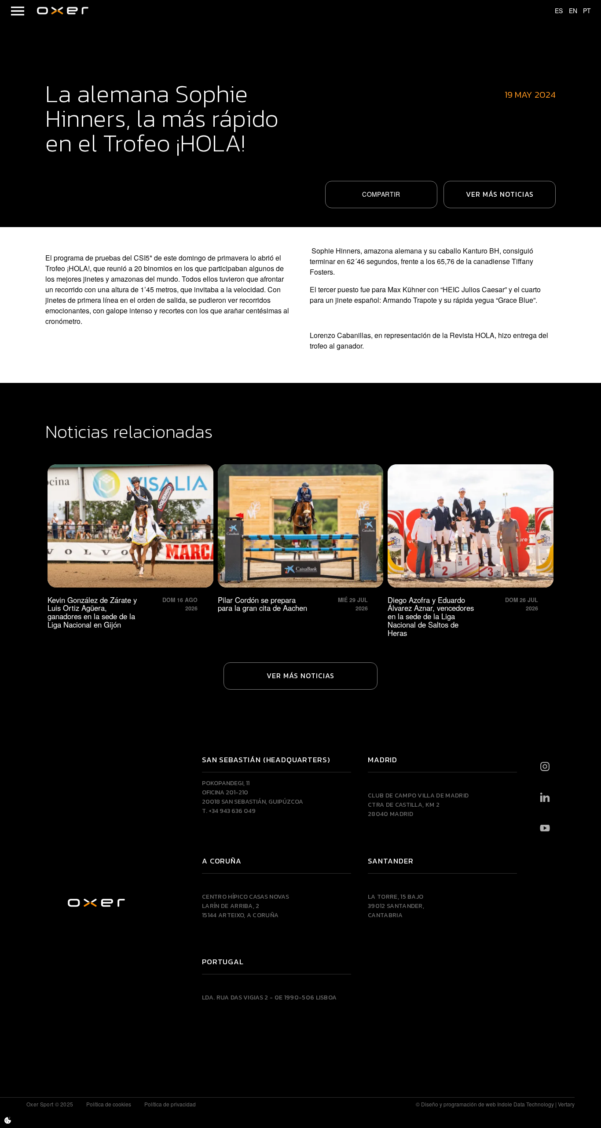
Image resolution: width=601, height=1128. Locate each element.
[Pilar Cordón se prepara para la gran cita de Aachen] (301, 550)
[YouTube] (545, 828)
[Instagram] (545, 766)
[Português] (583, 11)
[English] (569, 11)
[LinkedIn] (545, 797)
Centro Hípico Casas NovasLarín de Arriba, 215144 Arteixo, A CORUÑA (245, 906)
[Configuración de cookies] (7, 1120)
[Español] (555, 11)
